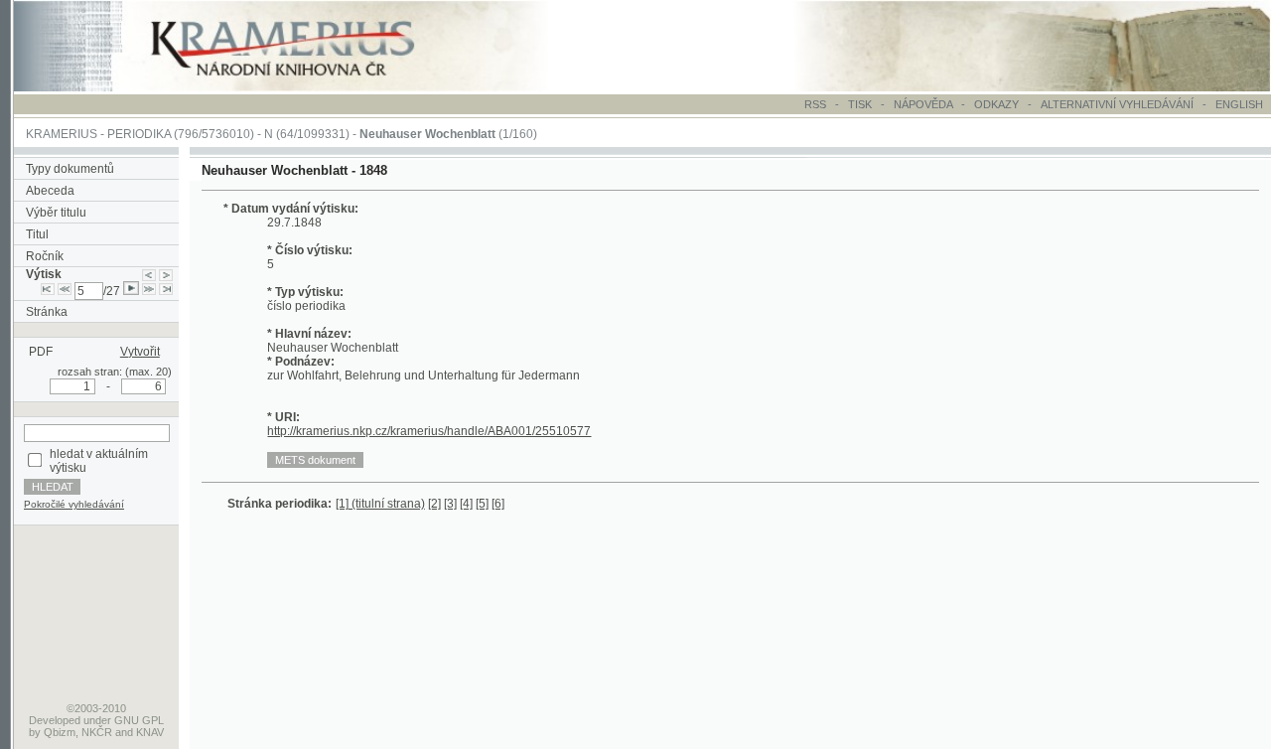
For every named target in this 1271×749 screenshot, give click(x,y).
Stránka (47, 312)
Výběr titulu (56, 213)
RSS (815, 104)
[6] (498, 504)
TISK (861, 104)
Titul (37, 234)
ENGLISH (1239, 104)
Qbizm (59, 732)
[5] (482, 504)
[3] (450, 504)
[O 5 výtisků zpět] (64, 291)
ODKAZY (996, 104)
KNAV (150, 732)
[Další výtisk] (166, 274)
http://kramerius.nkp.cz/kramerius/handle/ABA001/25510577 (429, 431)
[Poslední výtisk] (166, 291)
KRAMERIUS (61, 134)
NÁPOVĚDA (923, 104)
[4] (466, 504)
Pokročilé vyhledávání (74, 504)
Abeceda (50, 191)
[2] (434, 504)
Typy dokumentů (70, 169)
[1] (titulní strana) (380, 504)
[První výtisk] (48, 291)
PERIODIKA (139, 134)
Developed (54, 720)
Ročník (45, 256)
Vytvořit (140, 352)
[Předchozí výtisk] (149, 274)
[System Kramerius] (305, 87)
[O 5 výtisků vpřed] (149, 291)
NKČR (96, 732)
